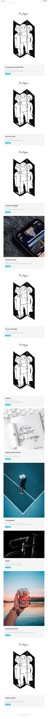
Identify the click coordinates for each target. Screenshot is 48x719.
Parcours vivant (10, 136)
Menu (4, 1)
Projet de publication (8, 522)
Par (11, 69)
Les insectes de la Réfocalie (14, 67)
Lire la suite (8, 73)
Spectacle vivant (8, 562)
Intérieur (8, 398)
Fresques (6, 69)
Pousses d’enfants (11, 329)
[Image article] (24, 36)
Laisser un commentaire (19, 630)
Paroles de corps (10, 260)
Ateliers (6, 454)
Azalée (7, 561)
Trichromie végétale (11, 205)
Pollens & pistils (10, 698)
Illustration (7, 261)
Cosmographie (10, 520)
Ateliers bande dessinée (13, 452)
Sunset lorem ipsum (11, 629)
